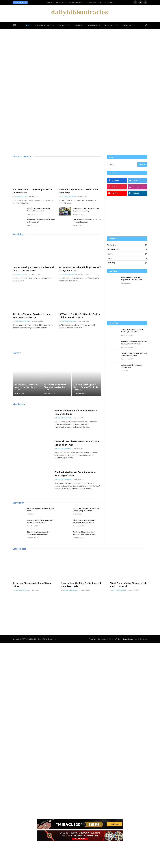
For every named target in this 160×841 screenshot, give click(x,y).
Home (28, 25)
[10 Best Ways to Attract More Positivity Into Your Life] (113, 332)
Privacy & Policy (76, 2)
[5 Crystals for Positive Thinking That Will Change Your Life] (80, 251)
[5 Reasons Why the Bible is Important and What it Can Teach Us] (19, 523)
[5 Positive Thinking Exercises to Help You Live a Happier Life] (34, 298)
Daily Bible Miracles (68, 196)
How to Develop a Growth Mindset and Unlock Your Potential (33, 269)
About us (49, 2)
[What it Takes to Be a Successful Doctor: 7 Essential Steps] (19, 211)
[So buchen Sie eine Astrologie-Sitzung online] (19, 511)
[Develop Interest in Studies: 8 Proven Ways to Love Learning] (80, 100)
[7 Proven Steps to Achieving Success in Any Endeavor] (34, 173)
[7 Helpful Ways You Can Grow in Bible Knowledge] (80, 173)
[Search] (146, 25)
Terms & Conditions (94, 2)
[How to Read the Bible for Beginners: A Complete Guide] (27, 376)
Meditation (93, 25)
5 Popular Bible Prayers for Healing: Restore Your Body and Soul (86, 387)
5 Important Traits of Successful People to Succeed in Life (41, 221)
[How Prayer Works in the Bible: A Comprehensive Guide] (56, 376)
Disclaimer (109, 2)
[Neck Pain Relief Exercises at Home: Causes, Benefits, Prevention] (113, 344)
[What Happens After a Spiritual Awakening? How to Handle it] (65, 523)
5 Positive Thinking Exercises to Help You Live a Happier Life (31, 316)
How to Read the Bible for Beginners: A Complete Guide (26, 387)
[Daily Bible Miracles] (80, 12)
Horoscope (127, 25)
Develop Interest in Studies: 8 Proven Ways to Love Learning (86, 210)
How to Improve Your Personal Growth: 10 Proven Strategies (87, 221)
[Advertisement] (80, 134)
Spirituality (110, 25)
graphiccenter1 (21, 196)
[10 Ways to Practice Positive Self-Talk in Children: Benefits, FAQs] (80, 298)
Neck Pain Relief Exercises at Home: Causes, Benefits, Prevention (134, 342)
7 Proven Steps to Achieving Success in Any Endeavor (33, 191)
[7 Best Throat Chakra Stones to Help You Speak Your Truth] (32, 451)
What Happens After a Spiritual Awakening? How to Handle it (84, 521)
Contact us (61, 2)
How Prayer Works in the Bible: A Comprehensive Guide (55, 387)
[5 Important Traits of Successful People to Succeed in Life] (19, 222)
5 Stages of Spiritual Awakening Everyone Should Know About (38, 533)
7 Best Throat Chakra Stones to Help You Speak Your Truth (76, 443)
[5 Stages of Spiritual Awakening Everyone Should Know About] (19, 535)
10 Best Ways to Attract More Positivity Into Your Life (132, 331)
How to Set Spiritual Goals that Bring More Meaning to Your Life (86, 509)
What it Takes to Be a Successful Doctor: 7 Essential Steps (38, 210)
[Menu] (14, 25)
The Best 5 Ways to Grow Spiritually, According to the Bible (134, 354)
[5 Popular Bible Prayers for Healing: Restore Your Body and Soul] (86, 376)
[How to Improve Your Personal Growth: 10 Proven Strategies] (65, 222)
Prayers (78, 25)
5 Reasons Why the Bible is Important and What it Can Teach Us (40, 521)
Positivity (63, 25)
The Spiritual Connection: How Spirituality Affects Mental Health (84, 533)
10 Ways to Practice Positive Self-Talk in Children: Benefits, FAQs (79, 316)
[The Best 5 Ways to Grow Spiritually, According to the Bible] (113, 356)
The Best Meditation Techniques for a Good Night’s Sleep (75, 474)
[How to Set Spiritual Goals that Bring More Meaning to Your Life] (65, 511)
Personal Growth (43, 25)
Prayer (109, 258)
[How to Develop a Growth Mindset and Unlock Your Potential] (34, 251)
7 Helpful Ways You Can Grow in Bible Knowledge (78, 191)
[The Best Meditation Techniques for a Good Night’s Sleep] (32, 482)
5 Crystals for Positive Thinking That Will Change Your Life (80, 269)
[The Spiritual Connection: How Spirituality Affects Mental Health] (80, 639)
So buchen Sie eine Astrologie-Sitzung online (40, 509)
